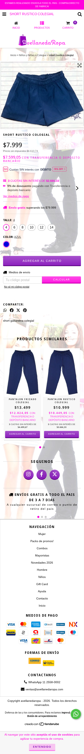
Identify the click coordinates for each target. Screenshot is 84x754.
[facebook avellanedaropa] (41, 475)
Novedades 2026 (42, 562)
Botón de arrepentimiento (42, 716)
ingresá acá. (69, 712)
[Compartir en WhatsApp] (5, 310)
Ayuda (42, 591)
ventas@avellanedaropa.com (44, 689)
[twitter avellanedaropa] (55, 475)
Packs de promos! (42, 541)
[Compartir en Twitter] (18, 310)
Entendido (42, 746)
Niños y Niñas (26, 55)
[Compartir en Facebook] (12, 310)
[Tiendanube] (42, 725)
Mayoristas (42, 555)
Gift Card (42, 584)
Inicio (13, 55)
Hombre (42, 569)
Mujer (42, 534)
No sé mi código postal (16, 286)
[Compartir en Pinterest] (25, 310)
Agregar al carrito (22, 434)
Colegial (41, 55)
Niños (42, 577)
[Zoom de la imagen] (79, 65)
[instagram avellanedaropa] (28, 475)
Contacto (42, 598)
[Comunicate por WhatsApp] (76, 714)
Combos (42, 548)
